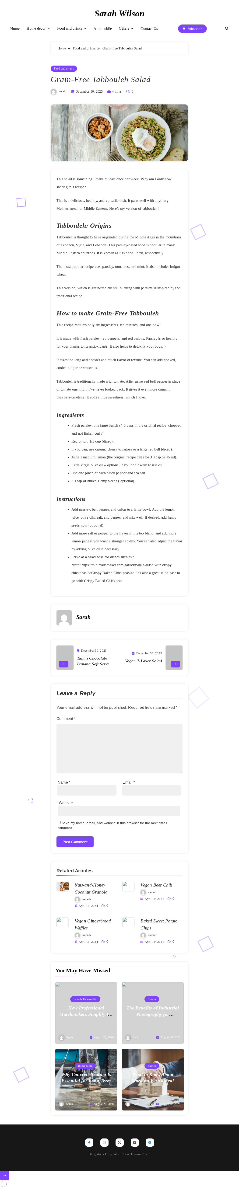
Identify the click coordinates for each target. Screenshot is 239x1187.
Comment (66, 719)
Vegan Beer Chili (156, 885)
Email (129, 782)
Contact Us (149, 29)
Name (64, 782)
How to (152, 999)
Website (66, 803)
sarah (62, 91)
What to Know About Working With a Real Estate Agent (153, 1080)
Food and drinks (69, 28)
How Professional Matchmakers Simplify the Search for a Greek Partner (86, 1014)
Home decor (36, 28)
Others (124, 28)
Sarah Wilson (119, 13)
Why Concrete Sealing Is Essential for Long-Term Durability (86, 1080)
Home (15, 29)
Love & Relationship (85, 999)
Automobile (103, 29)
